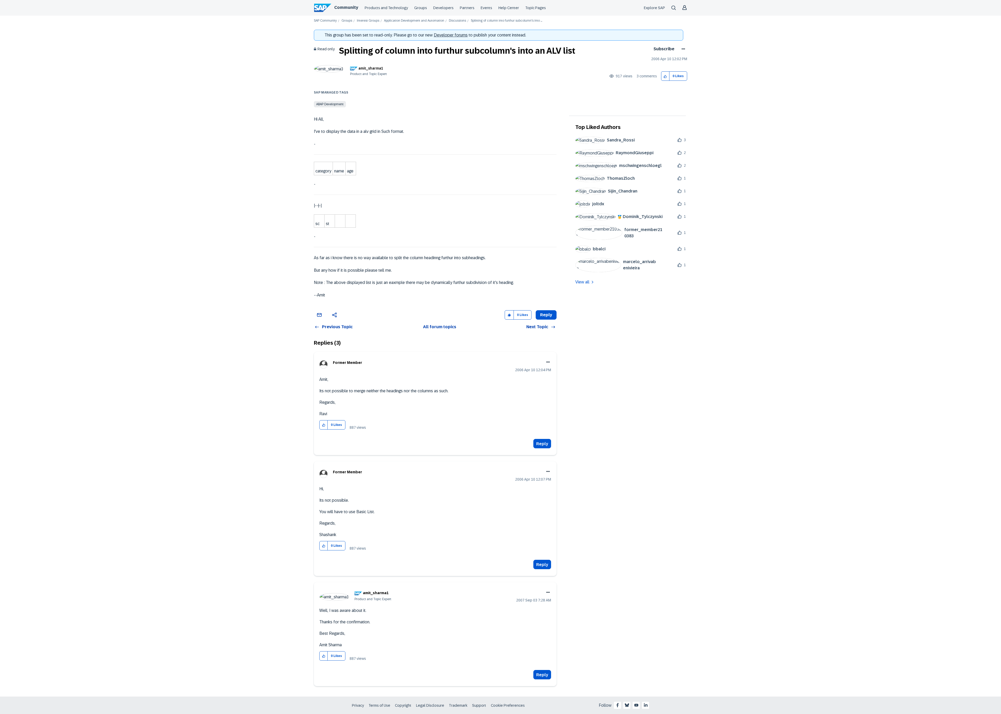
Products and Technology (386, 8)
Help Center (508, 8)
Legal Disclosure (430, 705)
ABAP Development (330, 104)
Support (479, 705)
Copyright (403, 705)
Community (346, 7)
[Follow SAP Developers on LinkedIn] (646, 705)
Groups (420, 8)
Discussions (457, 20)
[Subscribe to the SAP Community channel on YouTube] (636, 705)
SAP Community (325, 20)
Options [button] (682, 49)
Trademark (458, 705)
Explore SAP (654, 8)
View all (582, 282)
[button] (665, 76)
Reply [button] (546, 315)
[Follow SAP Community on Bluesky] (627, 705)
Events (486, 8)
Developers (443, 8)
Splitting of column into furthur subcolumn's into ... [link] (506, 20)
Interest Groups (368, 20)
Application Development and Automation (414, 20)
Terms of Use (379, 705)
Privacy (358, 705)
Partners (467, 8)
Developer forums (451, 35)
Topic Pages (535, 8)
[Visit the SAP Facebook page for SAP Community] (617, 705)
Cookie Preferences (508, 705)
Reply (542, 444)
